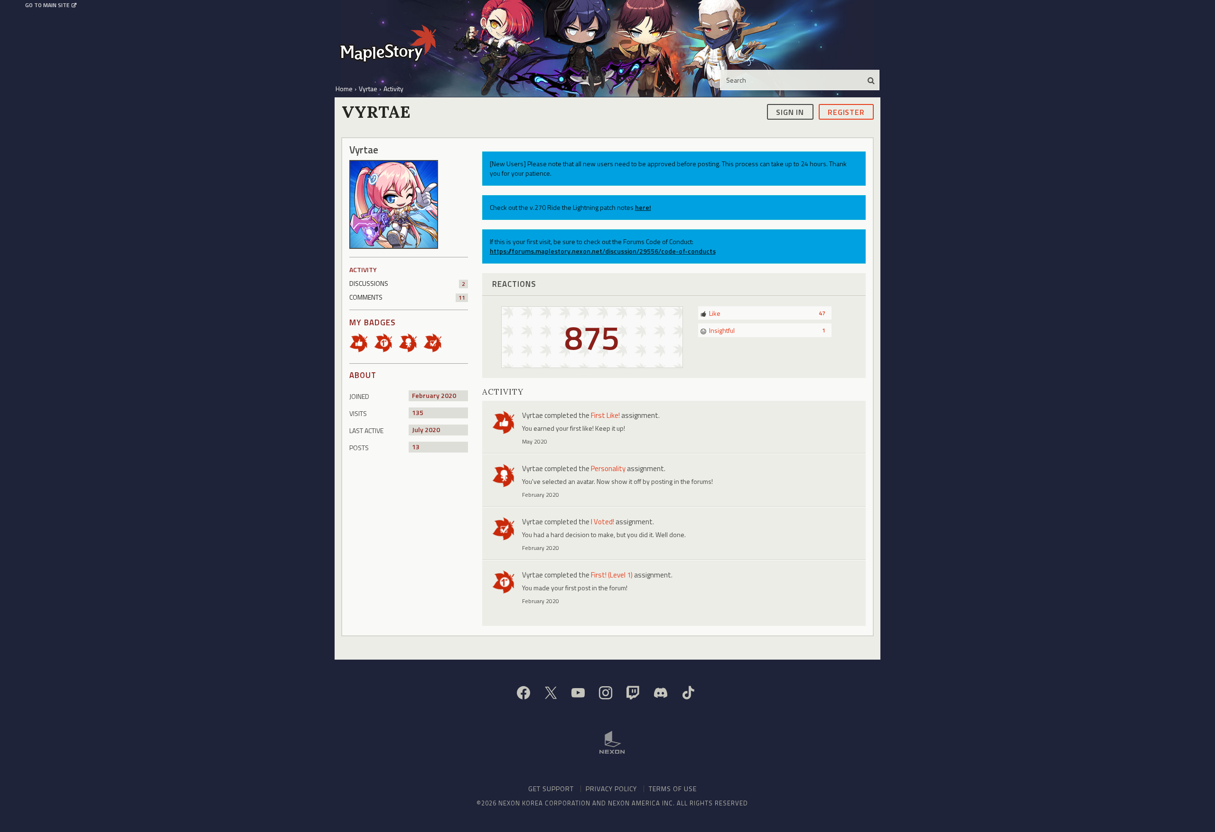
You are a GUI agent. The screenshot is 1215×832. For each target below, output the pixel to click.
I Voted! (602, 521)
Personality (608, 468)
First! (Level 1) (612, 574)
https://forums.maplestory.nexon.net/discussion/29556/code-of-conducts (603, 251)
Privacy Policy (611, 789)
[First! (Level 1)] (386, 342)
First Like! (605, 415)
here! (643, 207)
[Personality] (411, 342)
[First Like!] (361, 342)
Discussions (407, 283)
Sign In (790, 111)
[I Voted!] (435, 342)
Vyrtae (532, 415)
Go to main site (47, 5)
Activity (363, 269)
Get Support (551, 789)
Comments (407, 297)
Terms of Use (673, 789)
